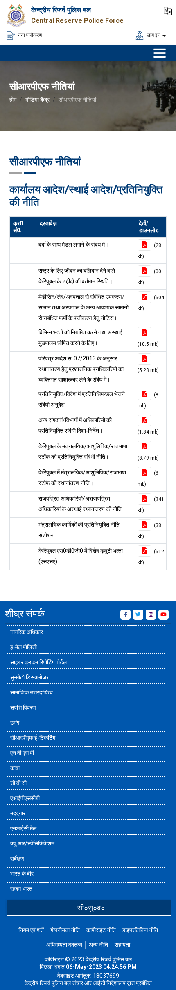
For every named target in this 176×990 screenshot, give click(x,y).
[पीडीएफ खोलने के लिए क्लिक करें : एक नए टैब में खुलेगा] (144, 245)
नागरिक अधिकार (26, 632)
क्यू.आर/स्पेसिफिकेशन (32, 843)
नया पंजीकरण (29, 34)
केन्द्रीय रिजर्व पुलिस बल (61, 10)
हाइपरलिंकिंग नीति (140, 930)
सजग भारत (21, 888)
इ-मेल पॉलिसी (23, 647)
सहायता (122, 944)
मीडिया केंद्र (37, 99)
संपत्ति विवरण (23, 707)
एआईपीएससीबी (25, 798)
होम (12, 99)
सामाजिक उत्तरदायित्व (31, 692)
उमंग (14, 722)
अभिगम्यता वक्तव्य (64, 944)
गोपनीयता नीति (65, 930)
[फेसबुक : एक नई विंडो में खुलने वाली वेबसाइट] (125, 615)
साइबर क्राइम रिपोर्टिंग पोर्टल (38, 662)
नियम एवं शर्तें (31, 930)
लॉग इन (153, 34)
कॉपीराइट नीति (101, 930)
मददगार (17, 813)
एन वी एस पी (22, 753)
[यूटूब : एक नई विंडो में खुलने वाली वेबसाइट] (163, 615)
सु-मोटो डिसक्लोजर (29, 677)
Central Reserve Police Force (77, 20)
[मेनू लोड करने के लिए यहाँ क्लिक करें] (159, 53)
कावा (15, 768)
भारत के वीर (22, 873)
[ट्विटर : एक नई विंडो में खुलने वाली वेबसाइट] (138, 615)
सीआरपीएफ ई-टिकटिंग (32, 737)
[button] (168, 10)
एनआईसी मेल (23, 828)
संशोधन (46, 535)
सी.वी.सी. (19, 783)
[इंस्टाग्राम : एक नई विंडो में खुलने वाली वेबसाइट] (151, 615)
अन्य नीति (98, 944)
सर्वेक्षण (17, 858)
